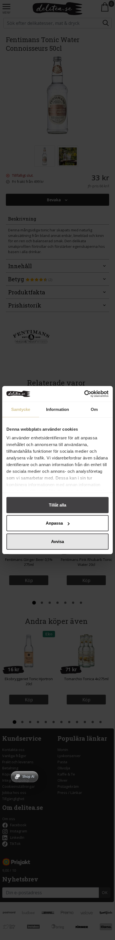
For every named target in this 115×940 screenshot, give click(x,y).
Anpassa (54, 523)
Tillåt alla (57, 504)
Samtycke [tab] (20, 409)
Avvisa (57, 541)
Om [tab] (94, 409)
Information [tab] (57, 409)
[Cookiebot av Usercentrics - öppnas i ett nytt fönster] (84, 394)
